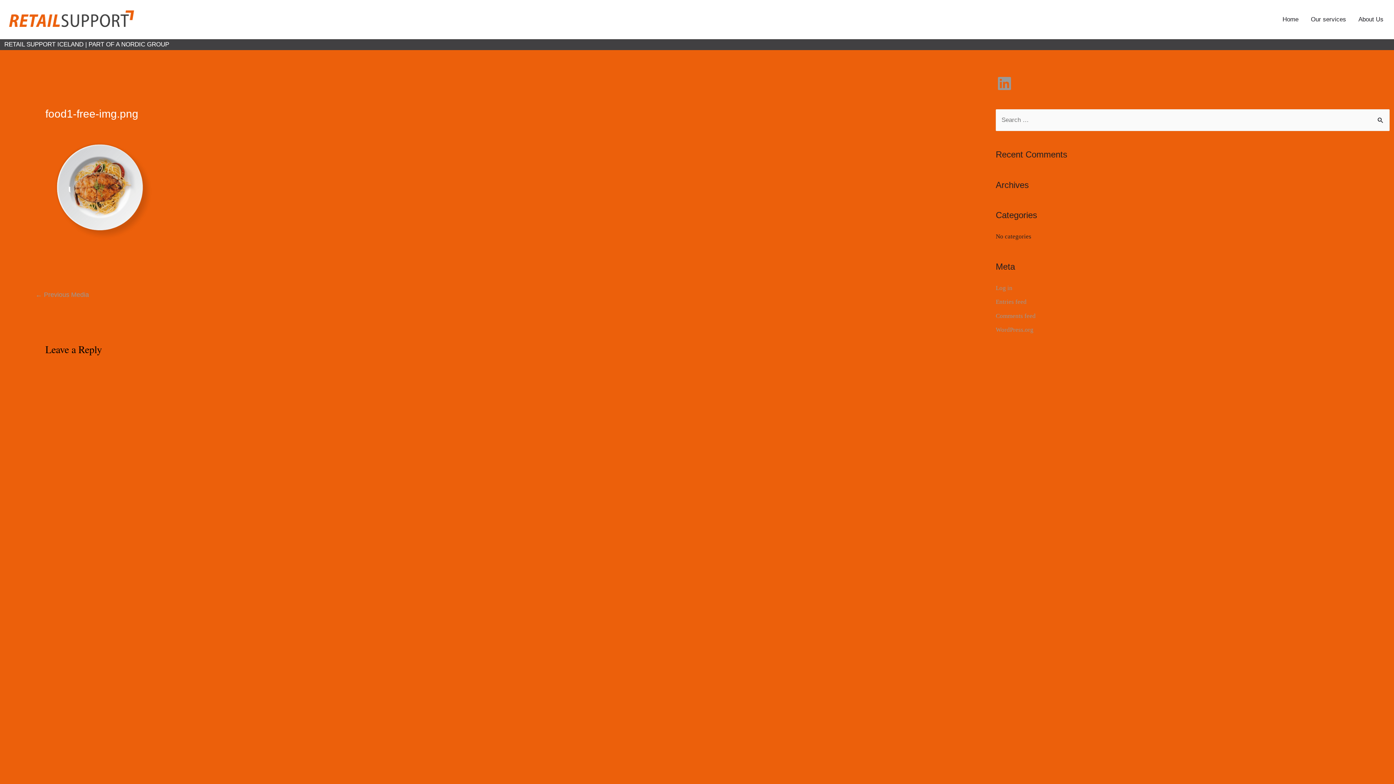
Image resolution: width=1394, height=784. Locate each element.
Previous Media (62, 294)
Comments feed (1016, 316)
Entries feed (1011, 301)
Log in (1004, 288)
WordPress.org (1015, 329)
